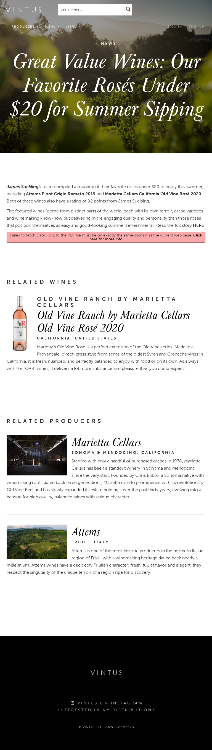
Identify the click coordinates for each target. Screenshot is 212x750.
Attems (85, 531)
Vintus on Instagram (109, 703)
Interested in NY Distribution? (106, 710)
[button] (52, 27)
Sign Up (197, 26)
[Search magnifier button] (128, 9)
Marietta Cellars (106, 441)
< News (106, 43)
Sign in (175, 26)
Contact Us (125, 727)
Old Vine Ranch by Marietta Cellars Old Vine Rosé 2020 (113, 320)
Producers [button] (24, 26)
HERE (198, 225)
